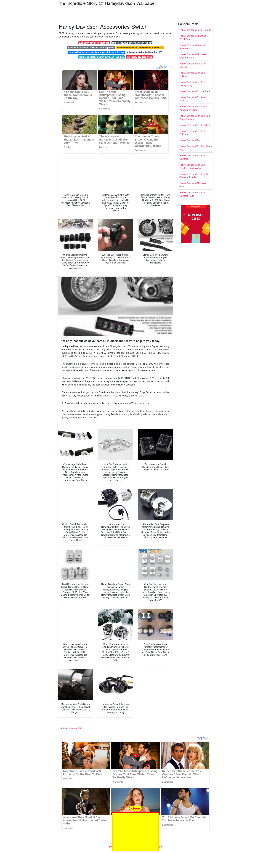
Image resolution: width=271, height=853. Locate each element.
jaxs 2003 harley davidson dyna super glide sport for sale (96, 52)
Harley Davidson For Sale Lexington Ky (192, 83)
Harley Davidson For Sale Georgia (192, 65)
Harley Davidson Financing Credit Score (192, 37)
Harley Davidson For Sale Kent (194, 125)
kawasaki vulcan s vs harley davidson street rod (140, 47)
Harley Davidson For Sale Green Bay (195, 148)
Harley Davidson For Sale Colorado (192, 132)
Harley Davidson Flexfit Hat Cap (195, 29)
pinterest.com (75, 727)
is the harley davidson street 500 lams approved (91, 47)
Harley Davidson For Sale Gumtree (192, 157)
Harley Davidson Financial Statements (192, 46)
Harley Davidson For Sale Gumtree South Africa (192, 166)
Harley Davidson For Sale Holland (192, 74)
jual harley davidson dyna (139, 56)
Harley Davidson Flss (189, 140)
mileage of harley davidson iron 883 (144, 52)
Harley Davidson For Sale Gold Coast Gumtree (194, 117)
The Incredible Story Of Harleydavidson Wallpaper (107, 3)
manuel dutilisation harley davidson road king (101, 56)
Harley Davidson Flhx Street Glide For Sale (193, 56)
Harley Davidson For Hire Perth (194, 91)
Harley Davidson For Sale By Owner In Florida (193, 175)
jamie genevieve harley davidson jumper (132, 42)
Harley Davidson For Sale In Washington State (193, 108)
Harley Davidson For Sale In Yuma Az (193, 99)
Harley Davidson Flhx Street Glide (193, 185)
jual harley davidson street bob (94, 42)
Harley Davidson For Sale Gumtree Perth (192, 194)
